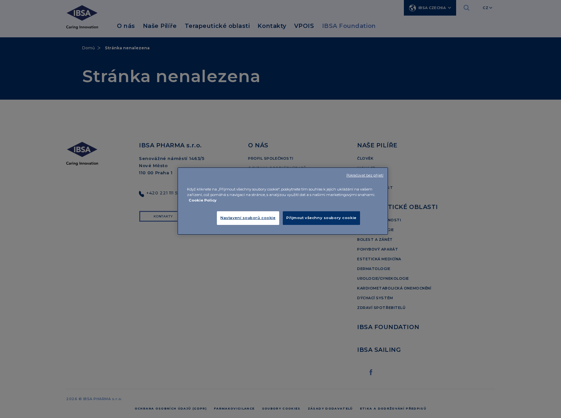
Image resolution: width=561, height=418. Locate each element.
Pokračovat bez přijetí (364, 175)
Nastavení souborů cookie (248, 217)
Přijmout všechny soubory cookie (321, 217)
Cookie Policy (203, 200)
